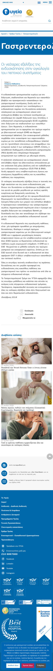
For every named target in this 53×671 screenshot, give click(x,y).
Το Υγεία (4, 498)
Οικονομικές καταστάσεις (12, 527)
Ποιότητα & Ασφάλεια (10, 511)
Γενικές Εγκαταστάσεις (10, 523)
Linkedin (9, 564)
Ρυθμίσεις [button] (40, 665)
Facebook (10, 559)
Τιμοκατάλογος (7, 540)
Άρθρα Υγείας (7, 531)
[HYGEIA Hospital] (12, 13)
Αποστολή (29, 314)
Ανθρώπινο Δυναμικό (10, 515)
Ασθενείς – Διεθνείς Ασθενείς (14, 506)
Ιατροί (3, 502)
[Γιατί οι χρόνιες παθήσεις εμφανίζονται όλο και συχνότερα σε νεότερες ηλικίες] (26, 425)
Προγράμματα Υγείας (10, 519)
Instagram (10, 573)
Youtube (9, 569)
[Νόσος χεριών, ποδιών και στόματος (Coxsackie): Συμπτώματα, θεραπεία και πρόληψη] (26, 387)
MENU (45, 2)
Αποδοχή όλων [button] (13, 665)
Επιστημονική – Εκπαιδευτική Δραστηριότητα (20, 536)
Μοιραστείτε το (29, 318)
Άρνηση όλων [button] (28, 665)
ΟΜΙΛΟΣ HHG (8, 2)
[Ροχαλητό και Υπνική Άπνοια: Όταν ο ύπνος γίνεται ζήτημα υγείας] (26, 351)
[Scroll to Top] (50, 456)
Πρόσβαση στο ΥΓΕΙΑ (14, 546)
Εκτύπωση (29, 311)
